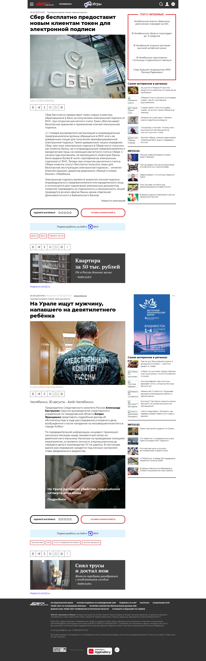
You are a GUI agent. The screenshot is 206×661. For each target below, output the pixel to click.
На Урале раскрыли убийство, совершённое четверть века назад (84, 491)
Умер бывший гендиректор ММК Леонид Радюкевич (152, 71)
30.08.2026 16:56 (37, 296)
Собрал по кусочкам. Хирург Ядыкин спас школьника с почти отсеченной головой (158, 373)
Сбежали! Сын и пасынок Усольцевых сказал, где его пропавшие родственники (158, 100)
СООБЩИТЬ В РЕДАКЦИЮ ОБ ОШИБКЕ (128, 609)
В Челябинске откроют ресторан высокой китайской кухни (152, 46)
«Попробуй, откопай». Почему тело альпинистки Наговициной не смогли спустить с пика (157, 130)
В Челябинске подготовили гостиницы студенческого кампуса (152, 59)
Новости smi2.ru (40, 286)
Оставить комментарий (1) (103, 213)
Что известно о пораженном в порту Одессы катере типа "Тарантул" (157, 439)
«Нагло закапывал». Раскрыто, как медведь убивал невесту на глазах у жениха (157, 413)
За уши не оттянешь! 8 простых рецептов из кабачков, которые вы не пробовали (158, 90)
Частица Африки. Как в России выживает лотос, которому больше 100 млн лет (157, 383)
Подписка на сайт (127, 603)
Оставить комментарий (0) (103, 519)
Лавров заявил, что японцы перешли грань (157, 176)
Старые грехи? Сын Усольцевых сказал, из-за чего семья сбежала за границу (157, 110)
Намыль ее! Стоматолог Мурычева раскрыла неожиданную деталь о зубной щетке (157, 393)
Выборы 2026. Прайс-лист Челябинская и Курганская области (80, 609)
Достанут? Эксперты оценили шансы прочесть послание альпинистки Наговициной (158, 403)
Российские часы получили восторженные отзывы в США (154, 449)
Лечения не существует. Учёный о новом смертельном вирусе (156, 118)
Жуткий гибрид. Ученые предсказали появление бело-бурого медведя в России (158, 140)
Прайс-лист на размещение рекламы (68, 606)
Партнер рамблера (77, 650)
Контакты (144, 603)
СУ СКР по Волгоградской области (46, 387)
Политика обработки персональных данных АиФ (113, 606)
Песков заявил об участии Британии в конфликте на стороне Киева (157, 166)
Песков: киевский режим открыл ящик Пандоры (155, 156)
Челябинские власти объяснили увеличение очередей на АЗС (152, 22)
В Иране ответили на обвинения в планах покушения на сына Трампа (156, 469)
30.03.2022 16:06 (37, 12)
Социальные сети (161, 603)
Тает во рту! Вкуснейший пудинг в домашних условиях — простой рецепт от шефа (157, 363)
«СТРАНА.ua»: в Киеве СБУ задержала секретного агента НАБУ (157, 459)
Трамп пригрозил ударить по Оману (157, 429)
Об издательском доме (62, 603)
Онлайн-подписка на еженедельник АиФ (96, 603)
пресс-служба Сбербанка (42, 100)
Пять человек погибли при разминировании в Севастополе (155, 186)
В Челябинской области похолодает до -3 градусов (152, 34)
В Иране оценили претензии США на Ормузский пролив (157, 196)
